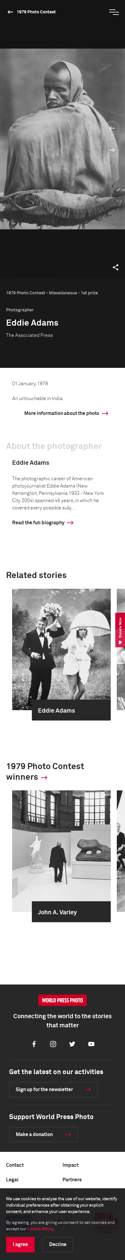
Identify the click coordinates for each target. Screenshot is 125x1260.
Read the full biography (38, 522)
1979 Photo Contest (36, 12)
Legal (12, 1179)
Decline (57, 1244)
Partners (72, 1179)
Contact (15, 1165)
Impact (70, 1165)
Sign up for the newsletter (44, 1089)
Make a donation (34, 1134)
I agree (20, 1244)
